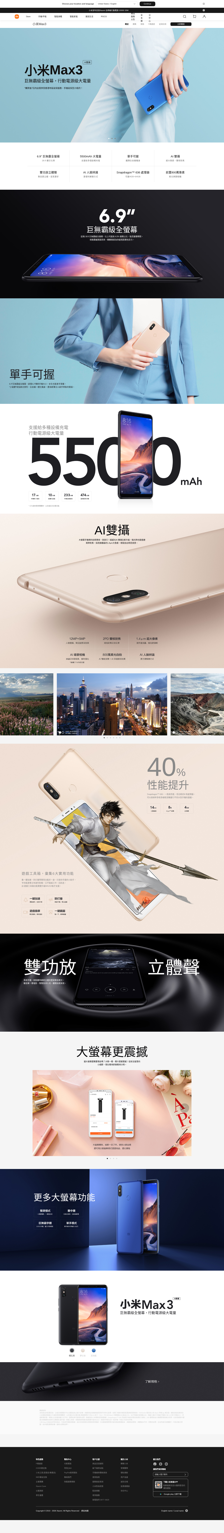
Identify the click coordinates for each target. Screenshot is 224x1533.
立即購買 (181, 24)
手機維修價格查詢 (99, 1473)
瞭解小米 (124, 1464)
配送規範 (96, 1491)
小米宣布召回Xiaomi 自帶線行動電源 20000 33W (108, 10)
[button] (203, 4)
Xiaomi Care (41, 1486)
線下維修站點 (97, 1468)
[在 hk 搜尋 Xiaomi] (184, 16)
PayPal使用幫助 (70, 1473)
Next (206, 706)
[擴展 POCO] (108, 16)
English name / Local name (172, 1511)
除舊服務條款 (69, 1482)
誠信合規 (124, 1482)
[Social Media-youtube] (166, 1464)
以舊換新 (39, 1491)
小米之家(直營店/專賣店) (46, 1473)
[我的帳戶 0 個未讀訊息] (204, 16)
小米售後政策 (97, 1486)
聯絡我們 (67, 1477)
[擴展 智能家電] (78, 16)
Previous (17, 706)
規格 (142, 24)
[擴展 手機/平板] (47, 16)
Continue (147, 4)
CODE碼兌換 (41, 1468)
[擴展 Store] (31, 16)
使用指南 (96, 1477)
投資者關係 (125, 1486)
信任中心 (124, 1491)
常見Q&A (68, 1468)
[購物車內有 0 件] (194, 16)
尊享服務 (96, 1495)
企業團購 (39, 1482)
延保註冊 (162, 24)
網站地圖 (85, 1511)
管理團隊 (124, 1468)
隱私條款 (124, 1473)
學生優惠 (39, 1495)
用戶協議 (124, 1477)
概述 (127, 24)
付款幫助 (67, 1464)
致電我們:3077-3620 (100, 1500)
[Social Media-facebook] (155, 1464)
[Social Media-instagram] (160, 1464)
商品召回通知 (97, 1464)
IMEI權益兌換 (41, 1477)
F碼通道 (151, 24)
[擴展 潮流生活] (94, 16)
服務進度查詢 (97, 1482)
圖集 (134, 24)
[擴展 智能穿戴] (63, 16)
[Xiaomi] (17, 16)
